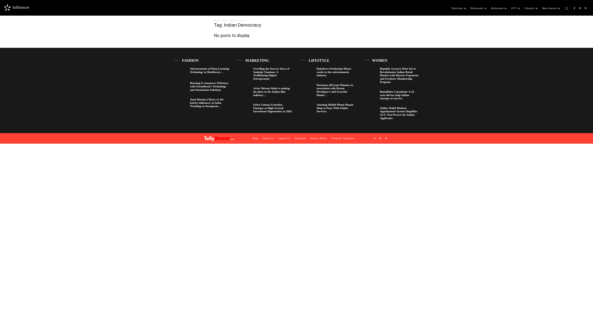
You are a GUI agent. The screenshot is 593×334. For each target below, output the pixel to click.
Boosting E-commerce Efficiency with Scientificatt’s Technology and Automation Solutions (209, 86)
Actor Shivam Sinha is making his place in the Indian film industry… (271, 91)
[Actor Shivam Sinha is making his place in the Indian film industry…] (244, 91)
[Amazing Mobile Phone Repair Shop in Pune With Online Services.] (307, 107)
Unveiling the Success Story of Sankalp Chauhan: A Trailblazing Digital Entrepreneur (271, 73)
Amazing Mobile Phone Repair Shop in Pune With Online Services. (335, 108)
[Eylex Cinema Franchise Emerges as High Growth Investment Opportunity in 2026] (244, 107)
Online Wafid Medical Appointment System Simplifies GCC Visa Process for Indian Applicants (398, 113)
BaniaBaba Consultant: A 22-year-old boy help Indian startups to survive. (397, 95)
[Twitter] (585, 8)
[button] (566, 8)
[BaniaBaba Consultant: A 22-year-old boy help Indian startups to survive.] (371, 94)
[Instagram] (580, 8)
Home (216, 20)
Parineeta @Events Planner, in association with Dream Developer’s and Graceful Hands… (335, 90)
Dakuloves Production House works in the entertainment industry (334, 72)
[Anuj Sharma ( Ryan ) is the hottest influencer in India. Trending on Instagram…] (181, 102)
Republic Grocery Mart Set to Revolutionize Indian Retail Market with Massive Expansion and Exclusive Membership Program (399, 75)
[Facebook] (574, 8)
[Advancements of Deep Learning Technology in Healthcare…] (181, 71)
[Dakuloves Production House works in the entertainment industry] (307, 71)
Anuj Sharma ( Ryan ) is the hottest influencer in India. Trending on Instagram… (207, 103)
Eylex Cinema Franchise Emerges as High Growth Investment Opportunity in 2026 (272, 108)
